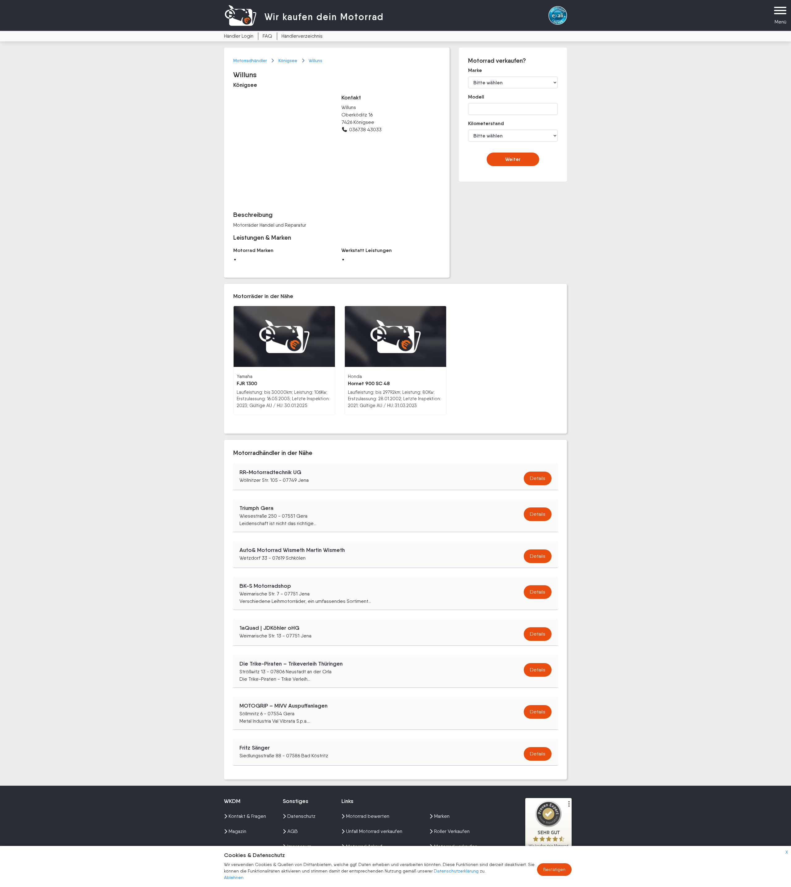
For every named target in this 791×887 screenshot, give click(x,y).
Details (537, 478)
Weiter (513, 159)
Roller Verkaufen (452, 831)
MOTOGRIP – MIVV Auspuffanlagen (283, 705)
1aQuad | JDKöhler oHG (269, 627)
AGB (292, 831)
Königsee (288, 60)
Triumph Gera (256, 508)
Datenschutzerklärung (457, 870)
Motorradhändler (250, 60)
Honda (355, 376)
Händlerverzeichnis (302, 36)
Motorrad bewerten (367, 816)
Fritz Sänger (254, 747)
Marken (442, 816)
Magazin (237, 831)
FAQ (267, 36)
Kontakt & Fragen (247, 816)
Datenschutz (301, 816)
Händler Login (238, 36)
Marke (475, 70)
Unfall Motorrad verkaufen (374, 831)
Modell (476, 97)
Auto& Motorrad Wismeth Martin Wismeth (292, 550)
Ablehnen (233, 877)
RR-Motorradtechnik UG (270, 472)
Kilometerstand (481, 123)
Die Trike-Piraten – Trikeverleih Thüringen (291, 663)
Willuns (315, 60)
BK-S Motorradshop (265, 585)
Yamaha (244, 376)
